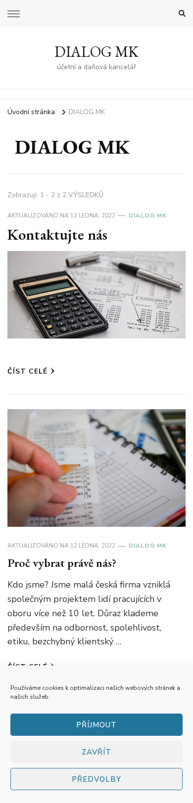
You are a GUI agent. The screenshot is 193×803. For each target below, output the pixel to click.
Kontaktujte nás (57, 234)
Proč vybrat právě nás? (61, 562)
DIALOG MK (96, 51)
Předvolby (96, 779)
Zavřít (96, 752)
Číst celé (27, 371)
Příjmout (96, 725)
